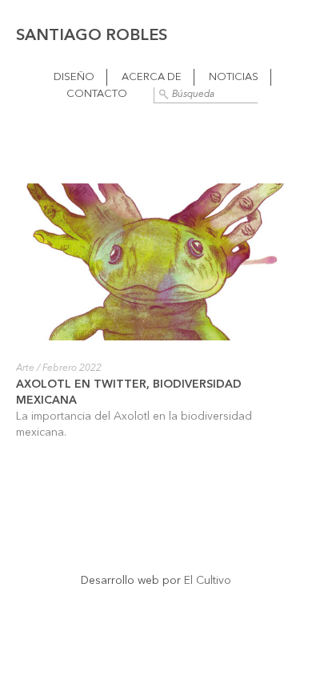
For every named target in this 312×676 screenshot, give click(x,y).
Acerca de (152, 77)
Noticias (233, 77)
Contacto (96, 94)
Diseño (74, 77)
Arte (25, 368)
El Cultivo (207, 580)
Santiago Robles (91, 36)
